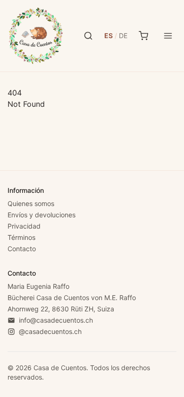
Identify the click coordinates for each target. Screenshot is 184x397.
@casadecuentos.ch (50, 331)
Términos (21, 237)
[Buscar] (88, 35)
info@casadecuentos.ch (56, 320)
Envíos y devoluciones (41, 215)
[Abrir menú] (167, 35)
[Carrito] (143, 35)
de (123, 36)
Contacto (22, 249)
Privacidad (24, 226)
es (108, 36)
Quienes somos (31, 203)
